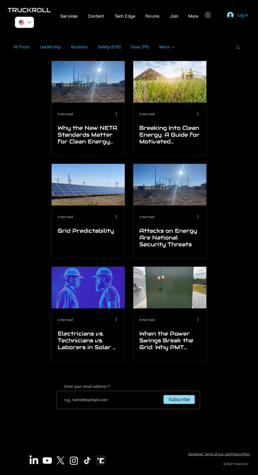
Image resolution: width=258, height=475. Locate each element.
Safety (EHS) (109, 47)
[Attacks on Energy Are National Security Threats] (169, 184)
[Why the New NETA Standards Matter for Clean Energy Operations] (88, 82)
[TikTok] (87, 460)
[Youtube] (47, 460)
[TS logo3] (100, 460)
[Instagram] (74, 460)
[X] (60, 460)
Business (79, 47)
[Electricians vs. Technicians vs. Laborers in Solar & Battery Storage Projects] (88, 287)
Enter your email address (85, 386)
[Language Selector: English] (24, 22)
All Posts (22, 47)
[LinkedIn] (33, 460)
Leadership (50, 47)
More (164, 47)
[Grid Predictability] (88, 184)
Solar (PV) (140, 47)
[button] (96, 16)
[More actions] (118, 114)
